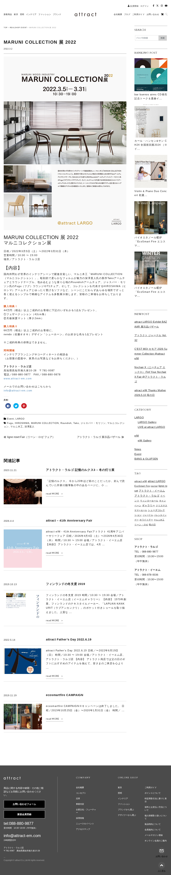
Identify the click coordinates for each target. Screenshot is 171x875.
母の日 (152, 525)
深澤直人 (30, 426)
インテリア (123, 798)
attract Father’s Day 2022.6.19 (68, 639)
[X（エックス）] (157, 6)
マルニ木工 (16, 426)
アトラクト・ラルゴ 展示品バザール (98, 437)
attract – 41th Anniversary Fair (69, 520)
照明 (120, 793)
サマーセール (140, 510)
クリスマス (161, 505)
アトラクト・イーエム (152, 490)
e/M (136, 435)
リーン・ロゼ (141, 524)
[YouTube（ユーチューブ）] (166, 6)
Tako (76, 423)
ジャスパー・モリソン (93, 423)
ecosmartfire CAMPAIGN (64, 695)
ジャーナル (148, 515)
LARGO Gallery (147, 422)
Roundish (66, 423)
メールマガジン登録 (154, 835)
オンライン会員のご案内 (156, 841)
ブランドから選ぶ (126, 809)
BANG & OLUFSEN (146, 458)
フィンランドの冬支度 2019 (65, 584)
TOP (6, 27)
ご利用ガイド (151, 787)
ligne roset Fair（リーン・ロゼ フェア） (31, 437)
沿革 (78, 798)
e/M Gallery (145, 440)
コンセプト (81, 793)
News (137, 449)
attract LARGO (156, 481)
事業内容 (80, 804)
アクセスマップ (83, 829)
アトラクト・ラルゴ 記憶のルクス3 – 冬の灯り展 (80, 470)
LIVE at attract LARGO (151, 427)
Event (10, 418)
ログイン (144, 6)
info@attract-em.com (18, 390)
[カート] (162, 14)
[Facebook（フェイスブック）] (153, 6)
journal (154, 486)
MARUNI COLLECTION (45, 423)
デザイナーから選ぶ (127, 815)
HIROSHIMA (22, 423)
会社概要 (80, 787)
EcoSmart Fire (142, 486)
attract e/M (140, 481)
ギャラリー (148, 505)
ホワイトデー (146, 520)
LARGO (20, 418)
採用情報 (80, 818)
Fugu (10, 423)
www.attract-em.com (18, 378)
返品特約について (153, 824)
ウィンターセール (149, 500)
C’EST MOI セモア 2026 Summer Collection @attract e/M (150, 353)
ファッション (124, 804)
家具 (120, 787)
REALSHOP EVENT (18, 27)
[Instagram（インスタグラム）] (162, 6)
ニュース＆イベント (85, 823)
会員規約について (153, 829)
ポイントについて (153, 793)
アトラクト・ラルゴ (146, 495)
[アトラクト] (12, 778)
